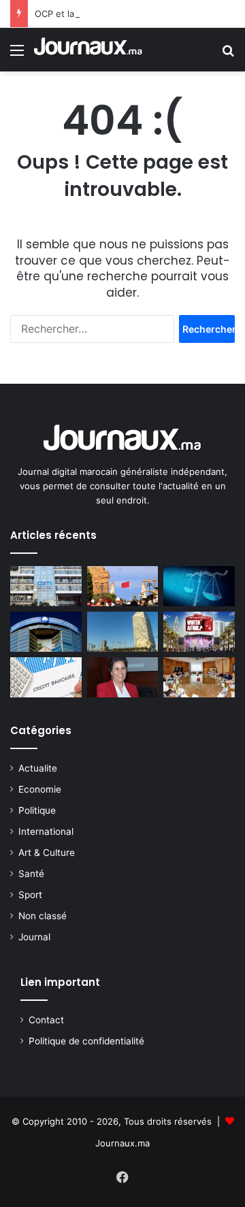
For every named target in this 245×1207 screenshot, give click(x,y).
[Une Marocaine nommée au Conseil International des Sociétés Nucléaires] (123, 677)
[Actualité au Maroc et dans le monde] (88, 49)
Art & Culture (46, 852)
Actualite (37, 768)
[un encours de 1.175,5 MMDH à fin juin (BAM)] (46, 677)
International (46, 831)
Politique (37, 810)
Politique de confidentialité (86, 1041)
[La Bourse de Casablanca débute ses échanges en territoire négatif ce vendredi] (46, 632)
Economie (39, 789)
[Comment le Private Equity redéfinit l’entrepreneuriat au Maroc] (123, 632)
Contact (46, 1019)
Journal (34, 936)
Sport (30, 894)
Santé (31, 873)
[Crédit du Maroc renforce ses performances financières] (46, 586)
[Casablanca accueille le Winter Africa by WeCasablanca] (199, 632)
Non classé (42, 915)
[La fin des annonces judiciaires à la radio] (199, 586)
